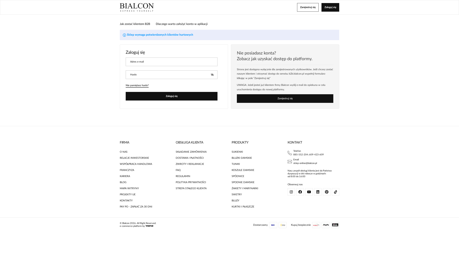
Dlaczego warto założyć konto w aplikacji (182, 24)
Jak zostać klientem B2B (135, 24)
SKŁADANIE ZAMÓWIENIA (191, 152)
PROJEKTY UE (128, 194)
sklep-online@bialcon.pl (305, 163)
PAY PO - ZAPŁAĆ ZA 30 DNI (136, 207)
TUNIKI (236, 164)
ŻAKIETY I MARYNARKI (245, 188)
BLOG (123, 182)
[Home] (137, 7)
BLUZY (235, 200)
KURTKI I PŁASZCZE (243, 207)
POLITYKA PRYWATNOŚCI (191, 182)
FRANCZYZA (127, 170)
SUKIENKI (237, 152)
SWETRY (237, 194)
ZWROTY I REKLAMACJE (190, 164)
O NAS (123, 152)
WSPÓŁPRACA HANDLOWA (136, 164)
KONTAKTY (126, 200)
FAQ (178, 170)
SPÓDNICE (238, 176)
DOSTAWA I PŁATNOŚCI (190, 158)
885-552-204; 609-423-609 (308, 155)
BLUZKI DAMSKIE (242, 158)
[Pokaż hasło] (212, 74)
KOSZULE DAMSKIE (243, 170)
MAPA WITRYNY (129, 188)
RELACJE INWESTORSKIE (134, 158)
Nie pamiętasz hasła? (137, 85)
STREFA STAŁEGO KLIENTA (191, 188)
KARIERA (125, 176)
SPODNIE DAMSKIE (243, 182)
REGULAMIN (183, 176)
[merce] (149, 226)
